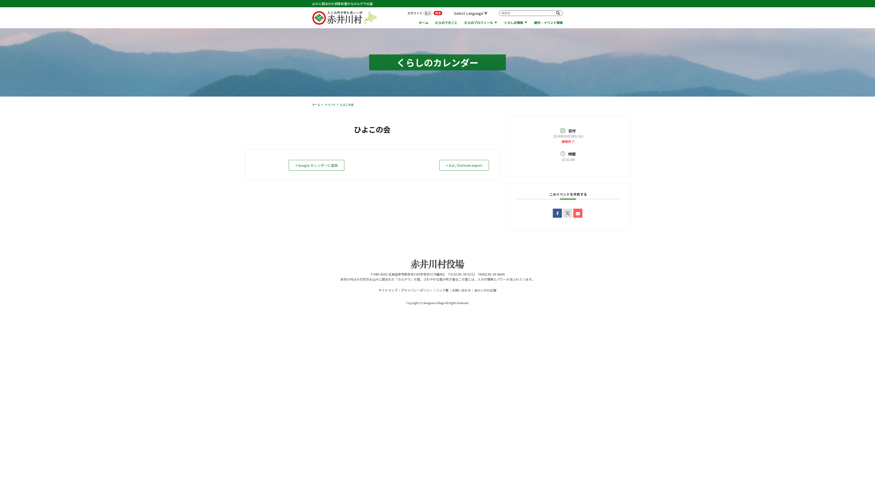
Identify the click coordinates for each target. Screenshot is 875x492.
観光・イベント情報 (548, 22)
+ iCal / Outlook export (464, 165)
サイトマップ (388, 290)
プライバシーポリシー (417, 290)
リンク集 (442, 290)
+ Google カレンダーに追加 (316, 165)
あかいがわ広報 (485, 290)
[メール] (577, 213)
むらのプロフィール (478, 22)
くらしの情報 (513, 22)
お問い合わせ (461, 290)
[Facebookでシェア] (557, 213)
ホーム (423, 22)
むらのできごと (446, 22)
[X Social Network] (567, 213)
